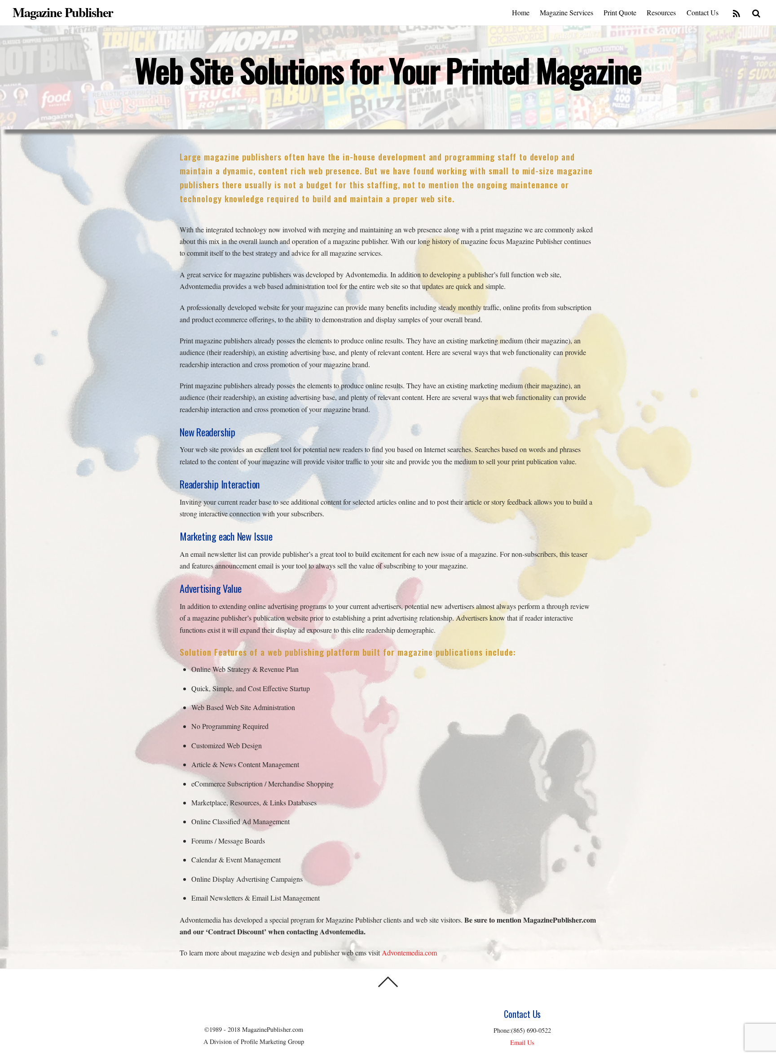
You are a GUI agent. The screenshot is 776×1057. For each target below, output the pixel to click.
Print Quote (620, 12)
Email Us (522, 1042)
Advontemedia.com (409, 952)
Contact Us (703, 12)
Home (520, 12)
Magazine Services (566, 12)
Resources (661, 12)
